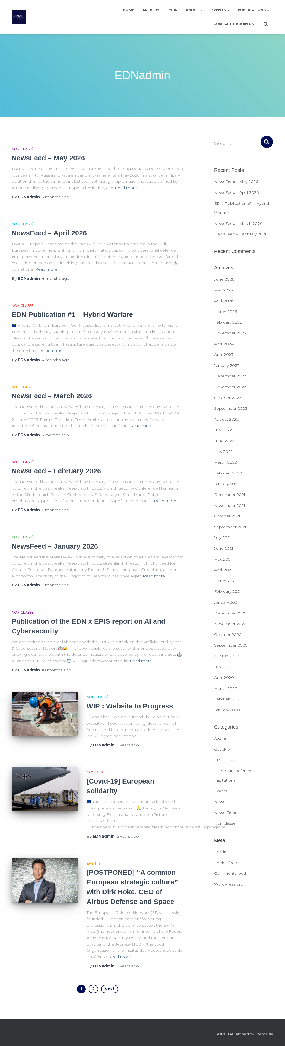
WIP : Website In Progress (130, 706)
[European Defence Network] (19, 17)
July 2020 (223, 666)
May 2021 (223, 559)
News (219, 801)
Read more (126, 187)
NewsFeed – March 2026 (52, 396)
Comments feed (230, 873)
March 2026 (225, 311)
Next (110, 988)
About (193, 10)
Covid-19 (95, 772)
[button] (201, 10)
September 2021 (230, 526)
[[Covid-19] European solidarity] (45, 789)
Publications (252, 10)
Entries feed (225, 862)
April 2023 (223, 354)
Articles (151, 10)
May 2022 (223, 451)
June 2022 (224, 440)
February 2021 (227, 591)
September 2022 (230, 408)
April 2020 (224, 677)
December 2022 (230, 376)
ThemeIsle (264, 1034)
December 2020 (230, 613)
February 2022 (228, 473)
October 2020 (228, 634)
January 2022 (226, 483)
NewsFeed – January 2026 (55, 546)
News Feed (225, 812)
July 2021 (222, 537)
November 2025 (230, 333)
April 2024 (224, 343)
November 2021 (229, 505)
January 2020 (227, 709)
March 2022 (225, 462)
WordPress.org (228, 884)
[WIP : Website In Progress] (45, 714)
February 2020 (228, 699)
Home (128, 10)
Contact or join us (233, 24)
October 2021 (227, 516)
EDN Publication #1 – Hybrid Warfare (72, 314)
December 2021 (229, 494)
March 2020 (225, 688)
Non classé (23, 149)
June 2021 (223, 548)
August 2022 (226, 419)
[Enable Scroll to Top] (274, 1035)
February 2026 (228, 322)
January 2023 (226, 365)
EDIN (173, 10)
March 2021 (225, 580)
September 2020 (231, 645)
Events (219, 10)
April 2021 (223, 569)
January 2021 (226, 602)
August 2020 (226, 656)
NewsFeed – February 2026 (56, 471)
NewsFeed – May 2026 (48, 158)
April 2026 (223, 300)
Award (220, 738)
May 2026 (223, 290)
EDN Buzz (224, 760)
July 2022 (223, 429)
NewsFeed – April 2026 (49, 233)
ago (55, 196)
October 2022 (227, 397)
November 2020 (230, 623)
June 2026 (224, 279)
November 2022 (230, 386)
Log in (220, 851)
